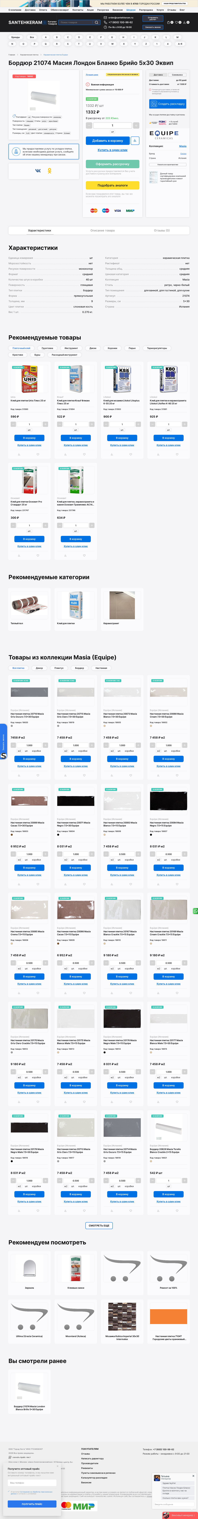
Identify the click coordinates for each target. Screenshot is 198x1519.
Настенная (101, 668)
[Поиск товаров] (97, 22)
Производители (89, 1463)
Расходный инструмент (64, 354)
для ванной (32, 129)
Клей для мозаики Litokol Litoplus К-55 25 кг (121, 402)
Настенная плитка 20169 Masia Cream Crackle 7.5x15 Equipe (166, 933)
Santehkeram (25, 22)
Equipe (183, 154)
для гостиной (42, 129)
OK (49, 171)
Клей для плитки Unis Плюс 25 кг (28, 400)
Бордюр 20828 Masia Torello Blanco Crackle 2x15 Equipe (165, 1150)
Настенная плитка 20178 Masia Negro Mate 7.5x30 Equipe (27, 1150)
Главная (12, 55)
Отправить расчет (153, 18)
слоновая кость (49, 133)
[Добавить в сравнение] (20, 454)
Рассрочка (103, 10)
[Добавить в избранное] (39, 454)
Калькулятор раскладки (94, 1477)
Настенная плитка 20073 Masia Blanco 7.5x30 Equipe (120, 715)
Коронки (112, 348)
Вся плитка (18, 668)
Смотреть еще (99, 1225)
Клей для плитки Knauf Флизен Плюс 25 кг (73, 402)
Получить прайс (32, 1504)
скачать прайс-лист (22, 1457)
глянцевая (29, 121)
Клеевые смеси (76, 1287)
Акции (90, 10)
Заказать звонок (153, 27)
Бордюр (79, 668)
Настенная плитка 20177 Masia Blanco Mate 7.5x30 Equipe (166, 1042)
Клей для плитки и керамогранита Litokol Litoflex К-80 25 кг (168, 402)
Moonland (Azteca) (76, 1336)
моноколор (57, 117)
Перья (132, 348)
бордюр (27, 125)
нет (29, 117)
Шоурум (131, 10)
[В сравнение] (135, 141)
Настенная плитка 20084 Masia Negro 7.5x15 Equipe (166, 824)
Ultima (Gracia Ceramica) (29, 1336)
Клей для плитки (66, 623)
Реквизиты (87, 1468)
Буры (37, 354)
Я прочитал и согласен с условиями (31, 1493)
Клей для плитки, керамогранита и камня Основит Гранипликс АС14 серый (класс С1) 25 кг (75, 503)
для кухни (53, 129)
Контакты (78, 10)
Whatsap (195, 911)
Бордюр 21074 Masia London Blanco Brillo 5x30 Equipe (29, 1408)
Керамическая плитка (29, 55)
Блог (182, 10)
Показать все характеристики (167, 164)
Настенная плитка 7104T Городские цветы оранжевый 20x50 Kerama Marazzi (169, 1338)
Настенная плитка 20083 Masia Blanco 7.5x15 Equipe (120, 824)
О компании (15, 10)
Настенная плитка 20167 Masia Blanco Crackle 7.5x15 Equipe (120, 933)
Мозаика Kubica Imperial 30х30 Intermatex (122, 1337)
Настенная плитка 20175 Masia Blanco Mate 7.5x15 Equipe (73, 1042)
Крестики (18, 354)
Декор (39, 668)
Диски (93, 348)
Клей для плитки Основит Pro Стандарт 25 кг (26, 503)
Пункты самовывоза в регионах (98, 1473)
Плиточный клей (21, 348)
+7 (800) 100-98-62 (121, 22)
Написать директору (92, 1458)
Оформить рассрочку (112, 164)
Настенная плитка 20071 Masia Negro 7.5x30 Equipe (73, 824)
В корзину (29, 437)
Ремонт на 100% (168, 1287)
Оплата (43, 10)
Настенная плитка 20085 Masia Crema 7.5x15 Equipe (27, 933)
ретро (44, 121)
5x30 (28, 133)
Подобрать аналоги (113, 185)
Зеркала (29, 1287)
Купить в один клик (112, 150)
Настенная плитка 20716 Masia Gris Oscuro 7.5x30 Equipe (27, 715)
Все (32, 37)
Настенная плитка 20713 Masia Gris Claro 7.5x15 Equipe (73, 1150)
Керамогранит (111, 623)
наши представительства (175, 3)
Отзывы (171, 10)
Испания (67, 133)
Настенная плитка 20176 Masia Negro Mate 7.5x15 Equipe (120, 1042)
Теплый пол (17, 623)
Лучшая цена (92, 74)
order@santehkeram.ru (120, 17)
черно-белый (53, 121)
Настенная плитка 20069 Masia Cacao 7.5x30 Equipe (27, 824)
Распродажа (146, 10)
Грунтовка (47, 348)
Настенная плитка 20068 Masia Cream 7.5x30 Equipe (166, 715)
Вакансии (118, 10)
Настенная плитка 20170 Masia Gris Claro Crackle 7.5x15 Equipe (28, 1042)
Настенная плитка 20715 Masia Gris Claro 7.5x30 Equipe (73, 715)
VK (38, 171)
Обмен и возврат (60, 10)
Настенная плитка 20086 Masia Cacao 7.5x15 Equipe (74, 933)
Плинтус (59, 668)
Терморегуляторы (157, 348)
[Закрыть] (58, 1466)
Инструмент (71, 348)
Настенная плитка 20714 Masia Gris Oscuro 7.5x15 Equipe (120, 1150)
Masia (182, 146)
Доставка (30, 10)
